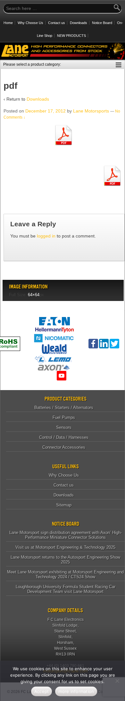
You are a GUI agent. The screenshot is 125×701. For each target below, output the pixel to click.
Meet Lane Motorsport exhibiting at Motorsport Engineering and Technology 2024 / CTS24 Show (65, 574)
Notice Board (102, 23)
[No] (117, 681)
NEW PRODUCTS (71, 36)
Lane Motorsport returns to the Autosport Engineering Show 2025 (65, 559)
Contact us (56, 23)
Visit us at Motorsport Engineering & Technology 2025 (65, 547)
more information (76, 691)
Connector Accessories (63, 447)
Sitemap (63, 505)
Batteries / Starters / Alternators (63, 407)
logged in (46, 235)
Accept (41, 691)
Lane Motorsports (91, 110)
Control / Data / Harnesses (63, 437)
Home (8, 23)
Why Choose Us (30, 23)
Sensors (63, 427)
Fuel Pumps (64, 417)
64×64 (33, 294)
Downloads (78, 23)
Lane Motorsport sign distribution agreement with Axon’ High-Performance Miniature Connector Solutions (65, 535)
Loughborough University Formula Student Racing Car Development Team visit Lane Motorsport (65, 589)
